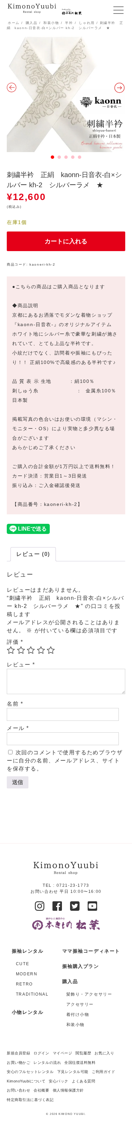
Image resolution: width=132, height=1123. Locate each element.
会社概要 (41, 1090)
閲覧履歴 (83, 1053)
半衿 (69, 23)
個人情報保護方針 (68, 1090)
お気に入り (104, 1053)
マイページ (62, 1053)
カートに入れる (66, 241)
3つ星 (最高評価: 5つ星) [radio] (31, 650)
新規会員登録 (18, 1053)
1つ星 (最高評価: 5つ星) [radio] (11, 650)
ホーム (14, 23)
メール (18, 728)
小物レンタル (28, 1012)
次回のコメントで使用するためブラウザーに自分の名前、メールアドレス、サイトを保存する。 (65, 761)
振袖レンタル (28, 951)
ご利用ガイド (103, 1072)
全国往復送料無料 (79, 1062)
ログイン (41, 1053)
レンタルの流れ (47, 1062)
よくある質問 (83, 1081)
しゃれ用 (86, 23)
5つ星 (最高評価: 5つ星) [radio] (51, 650)
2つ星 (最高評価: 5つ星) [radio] (21, 650)
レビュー (21, 664)
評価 (15, 642)
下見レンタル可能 (72, 1072)
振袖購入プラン (80, 966)
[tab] (33, 554)
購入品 (32, 23)
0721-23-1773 (73, 885)
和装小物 (51, 23)
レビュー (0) (33, 554)
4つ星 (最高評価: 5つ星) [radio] (41, 650)
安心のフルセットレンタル (30, 1072)
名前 (15, 704)
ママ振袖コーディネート (91, 951)
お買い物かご (18, 1062)
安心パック (58, 1081)
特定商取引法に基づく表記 (30, 1100)
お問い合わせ (18, 1090)
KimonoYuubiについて (26, 1081)
